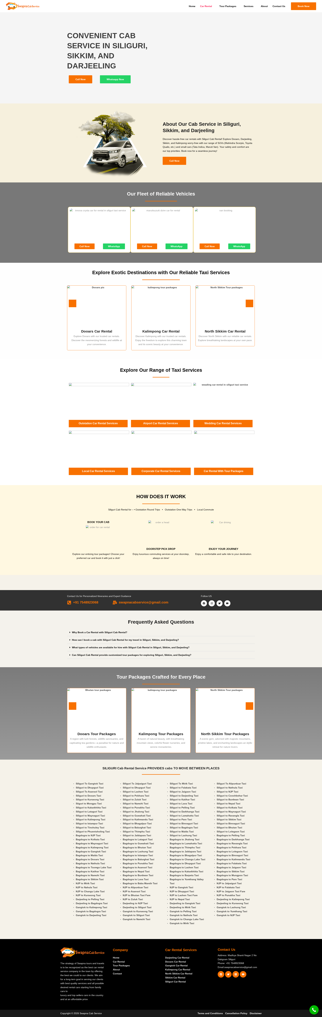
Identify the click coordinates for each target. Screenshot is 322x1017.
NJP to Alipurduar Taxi (135, 887)
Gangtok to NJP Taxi (228, 915)
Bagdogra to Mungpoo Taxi (232, 875)
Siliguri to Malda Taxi (182, 831)
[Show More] (225, 709)
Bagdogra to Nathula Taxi (90, 863)
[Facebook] (221, 974)
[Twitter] (228, 974)
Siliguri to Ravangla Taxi (231, 815)
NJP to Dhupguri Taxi (182, 891)
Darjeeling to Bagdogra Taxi (92, 903)
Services (248, 6)
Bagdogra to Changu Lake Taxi (187, 859)
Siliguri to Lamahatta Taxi (184, 815)
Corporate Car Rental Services (161, 471)
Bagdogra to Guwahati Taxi (138, 843)
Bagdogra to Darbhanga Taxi (233, 839)
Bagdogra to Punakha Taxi (138, 863)
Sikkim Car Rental (175, 977)
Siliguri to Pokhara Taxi (136, 795)
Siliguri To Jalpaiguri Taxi (137, 783)
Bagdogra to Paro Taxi (229, 879)
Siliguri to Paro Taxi (181, 819)
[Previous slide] (72, 303)
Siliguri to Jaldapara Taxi (137, 835)
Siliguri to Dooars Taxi (88, 795)
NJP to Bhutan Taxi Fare (136, 895)
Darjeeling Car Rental (177, 957)
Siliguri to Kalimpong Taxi (90, 819)
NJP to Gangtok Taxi (181, 887)
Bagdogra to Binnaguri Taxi (232, 855)
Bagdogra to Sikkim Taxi (90, 879)
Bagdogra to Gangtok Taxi (91, 851)
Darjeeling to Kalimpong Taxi (233, 899)
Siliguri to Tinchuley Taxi (90, 827)
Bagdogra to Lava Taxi (136, 879)
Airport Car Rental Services (160, 423)
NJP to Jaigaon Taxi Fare (231, 891)
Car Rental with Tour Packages (223, 471)
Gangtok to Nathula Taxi (184, 915)
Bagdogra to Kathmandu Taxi (233, 859)
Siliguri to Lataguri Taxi (89, 811)
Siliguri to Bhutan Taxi (229, 827)
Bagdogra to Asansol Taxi (137, 867)
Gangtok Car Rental (176, 965)
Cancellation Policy (236, 1013)
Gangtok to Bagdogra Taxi (91, 911)
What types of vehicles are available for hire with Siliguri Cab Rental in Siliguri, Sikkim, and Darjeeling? (131, 647)
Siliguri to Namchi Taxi (135, 803)
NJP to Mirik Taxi (85, 883)
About (264, 6)
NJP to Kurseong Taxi (88, 895)
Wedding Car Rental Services (223, 423)
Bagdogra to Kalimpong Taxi (92, 847)
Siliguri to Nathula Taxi (230, 787)
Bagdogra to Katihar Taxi (90, 871)
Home (192, 6)
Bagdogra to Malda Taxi (89, 855)
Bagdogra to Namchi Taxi (90, 875)
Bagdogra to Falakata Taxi (232, 863)
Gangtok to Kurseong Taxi (138, 911)
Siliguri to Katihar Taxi (182, 799)
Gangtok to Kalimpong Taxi (91, 907)
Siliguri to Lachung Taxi (183, 835)
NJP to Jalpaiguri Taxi (229, 883)
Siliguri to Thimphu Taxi (136, 831)
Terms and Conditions (210, 1013)
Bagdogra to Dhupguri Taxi (185, 863)
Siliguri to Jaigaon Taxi (183, 791)
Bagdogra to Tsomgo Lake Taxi (94, 867)
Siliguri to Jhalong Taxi (136, 811)
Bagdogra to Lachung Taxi (138, 851)
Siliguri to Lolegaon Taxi (231, 831)
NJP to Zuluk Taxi (133, 899)
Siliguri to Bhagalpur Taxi (137, 823)
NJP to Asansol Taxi (134, 891)
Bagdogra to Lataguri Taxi (138, 839)
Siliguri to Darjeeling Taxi (184, 795)
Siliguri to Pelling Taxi (182, 807)
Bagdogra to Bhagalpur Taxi (186, 855)
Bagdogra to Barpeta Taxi (184, 875)
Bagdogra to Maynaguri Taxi (92, 843)
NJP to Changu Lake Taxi (90, 891)
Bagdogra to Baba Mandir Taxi (140, 883)
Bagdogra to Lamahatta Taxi (186, 843)
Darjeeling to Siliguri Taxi (137, 907)
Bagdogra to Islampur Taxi (138, 855)
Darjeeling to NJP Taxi (135, 903)
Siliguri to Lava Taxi (181, 803)
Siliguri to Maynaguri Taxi (90, 815)
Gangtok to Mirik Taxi (182, 923)
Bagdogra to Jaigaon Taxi (231, 867)
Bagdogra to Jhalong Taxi (184, 839)
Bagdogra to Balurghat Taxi (138, 859)
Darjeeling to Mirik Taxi (183, 907)
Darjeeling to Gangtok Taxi (185, 903)
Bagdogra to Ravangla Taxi (232, 843)
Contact (117, 973)
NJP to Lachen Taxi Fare (184, 895)
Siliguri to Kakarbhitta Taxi (91, 807)
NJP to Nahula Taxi (86, 887)
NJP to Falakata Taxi (228, 887)
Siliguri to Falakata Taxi (183, 787)
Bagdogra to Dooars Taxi (90, 859)
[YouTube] (243, 974)
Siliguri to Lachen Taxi (135, 791)
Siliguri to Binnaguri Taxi (184, 823)
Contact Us (279, 6)
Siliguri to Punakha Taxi (136, 807)
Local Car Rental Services (98, 471)
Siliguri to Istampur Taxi (89, 823)
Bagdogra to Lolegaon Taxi (232, 851)
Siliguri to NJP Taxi (227, 791)
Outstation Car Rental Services (98, 423)
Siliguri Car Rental (175, 981)
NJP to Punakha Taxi (228, 895)
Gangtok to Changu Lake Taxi (187, 919)
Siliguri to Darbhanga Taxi (184, 811)
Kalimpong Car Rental (177, 969)
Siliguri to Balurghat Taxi (137, 827)
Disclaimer (256, 1013)
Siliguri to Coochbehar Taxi (232, 795)
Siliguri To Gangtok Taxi (89, 783)
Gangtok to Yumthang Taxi (232, 911)
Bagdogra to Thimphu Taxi (185, 847)
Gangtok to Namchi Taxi (136, 919)
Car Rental (206, 6)
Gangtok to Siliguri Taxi (136, 915)
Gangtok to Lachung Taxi (231, 907)
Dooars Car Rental (175, 961)
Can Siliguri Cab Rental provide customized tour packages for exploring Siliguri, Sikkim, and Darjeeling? (131, 655)
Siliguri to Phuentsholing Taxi (93, 831)
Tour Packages (227, 6)
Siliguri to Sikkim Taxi (229, 819)
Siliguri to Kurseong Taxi (90, 799)
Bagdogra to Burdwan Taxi (138, 875)
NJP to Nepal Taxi (180, 899)
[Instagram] (235, 974)
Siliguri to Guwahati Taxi (137, 815)
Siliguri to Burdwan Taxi (230, 799)
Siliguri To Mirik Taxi (181, 783)
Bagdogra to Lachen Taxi (184, 867)
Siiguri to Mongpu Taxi (89, 803)
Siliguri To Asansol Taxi (89, 791)
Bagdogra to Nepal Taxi (136, 871)
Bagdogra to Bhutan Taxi (137, 847)
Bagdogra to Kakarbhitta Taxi (186, 871)
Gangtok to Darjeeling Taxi (91, 915)
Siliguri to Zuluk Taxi (134, 799)
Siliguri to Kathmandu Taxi (138, 819)
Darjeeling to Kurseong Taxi (233, 903)
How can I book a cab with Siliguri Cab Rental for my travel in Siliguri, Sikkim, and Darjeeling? (125, 640)
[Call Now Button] (314, 1009)
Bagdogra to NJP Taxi (88, 835)
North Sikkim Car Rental (178, 973)
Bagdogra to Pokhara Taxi (231, 847)
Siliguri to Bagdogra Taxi (184, 827)
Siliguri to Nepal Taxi (228, 803)
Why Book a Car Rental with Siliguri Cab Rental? (99, 632)
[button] (303, 6)
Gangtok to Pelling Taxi (183, 911)
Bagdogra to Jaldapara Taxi (185, 851)
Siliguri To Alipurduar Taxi (231, 783)
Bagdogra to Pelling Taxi (231, 835)
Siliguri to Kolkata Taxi (230, 807)
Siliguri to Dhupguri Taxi (90, 787)
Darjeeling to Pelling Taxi (90, 899)
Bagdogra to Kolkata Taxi (90, 839)
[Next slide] (249, 303)
